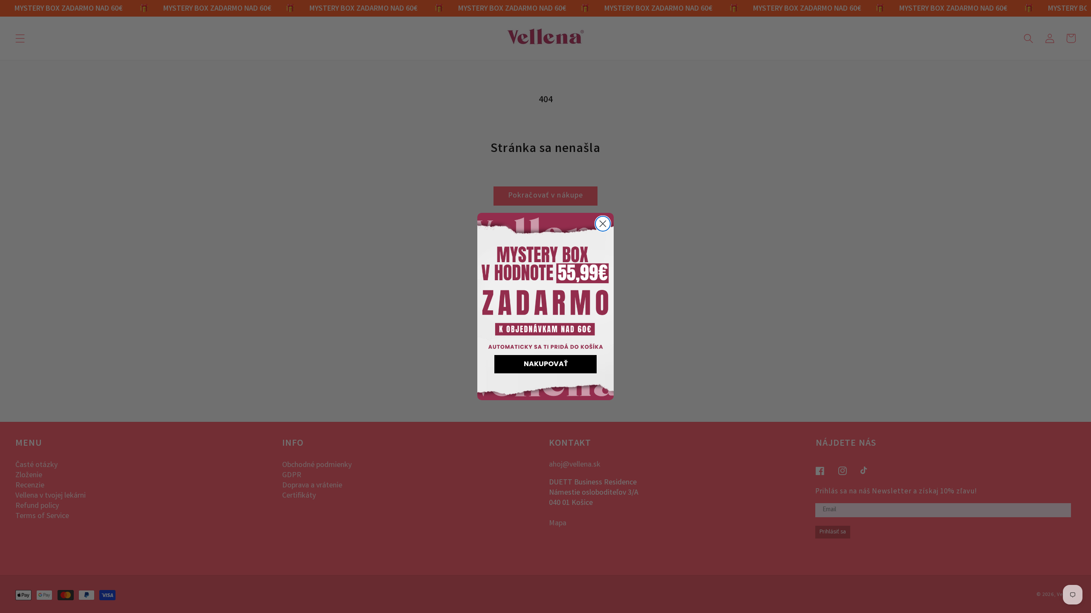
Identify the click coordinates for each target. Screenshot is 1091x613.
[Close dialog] (602, 223)
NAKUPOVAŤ (546, 364)
